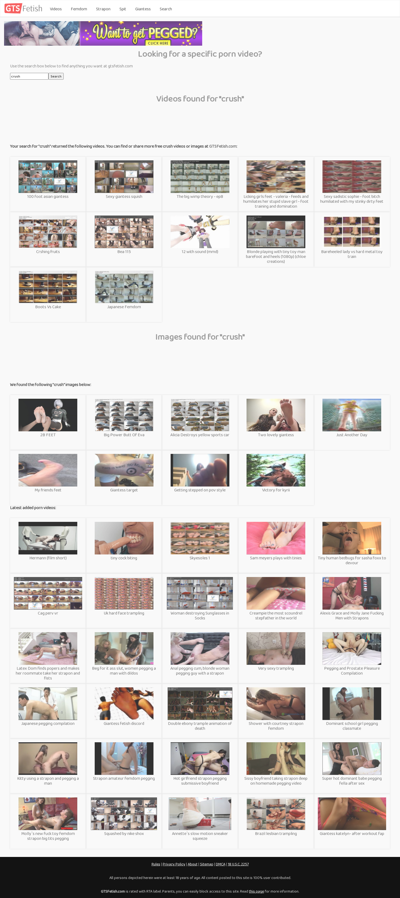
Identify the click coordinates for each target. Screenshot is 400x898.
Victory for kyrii (276, 490)
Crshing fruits (48, 251)
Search (166, 9)
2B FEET (48, 435)
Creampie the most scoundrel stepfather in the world (276, 615)
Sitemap (206, 864)
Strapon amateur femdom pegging (124, 778)
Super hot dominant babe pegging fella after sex (352, 780)
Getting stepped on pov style (200, 490)
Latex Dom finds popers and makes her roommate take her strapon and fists (48, 673)
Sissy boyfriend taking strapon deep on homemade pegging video (275, 780)
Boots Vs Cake (48, 307)
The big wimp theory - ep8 (200, 196)
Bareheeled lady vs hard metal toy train (352, 254)
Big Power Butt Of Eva (124, 435)
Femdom (79, 9)
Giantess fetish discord (124, 723)
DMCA (220, 864)
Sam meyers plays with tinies (276, 558)
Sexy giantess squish (124, 196)
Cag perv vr (48, 613)
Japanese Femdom (124, 307)
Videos (56, 9)
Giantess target (124, 490)
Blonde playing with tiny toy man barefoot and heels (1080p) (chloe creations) (276, 256)
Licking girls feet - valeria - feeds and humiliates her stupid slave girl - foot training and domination (276, 201)
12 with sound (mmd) (200, 251)
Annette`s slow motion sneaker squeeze (200, 835)
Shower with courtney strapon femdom (276, 725)
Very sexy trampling (276, 668)
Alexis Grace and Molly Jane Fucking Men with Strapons (352, 615)
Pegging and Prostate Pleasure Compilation (352, 670)
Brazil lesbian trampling (276, 833)
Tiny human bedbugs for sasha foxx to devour (352, 560)
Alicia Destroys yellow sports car (199, 435)
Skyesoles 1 (200, 558)
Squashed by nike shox (124, 833)
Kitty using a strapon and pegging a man (48, 780)
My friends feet (48, 490)
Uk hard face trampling (124, 613)
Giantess (143, 9)
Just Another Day (351, 435)
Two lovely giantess (276, 435)
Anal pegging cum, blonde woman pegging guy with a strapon (199, 670)
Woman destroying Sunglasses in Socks (200, 615)
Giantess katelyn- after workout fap (352, 833)
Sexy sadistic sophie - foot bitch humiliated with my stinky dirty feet (351, 198)
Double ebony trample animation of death (200, 725)
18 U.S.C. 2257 (238, 864)
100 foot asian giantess (48, 196)
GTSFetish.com (222, 146)
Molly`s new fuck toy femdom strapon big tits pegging (48, 835)
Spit (122, 9)
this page (256, 891)
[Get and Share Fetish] (24, 12)
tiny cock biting (124, 558)
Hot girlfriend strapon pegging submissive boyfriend (200, 780)
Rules (156, 864)
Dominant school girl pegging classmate (352, 725)
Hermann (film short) (48, 558)
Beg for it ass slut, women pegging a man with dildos (124, 670)
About (193, 864)
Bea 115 (124, 251)
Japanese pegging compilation (48, 723)
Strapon (103, 9)
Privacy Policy (174, 864)
